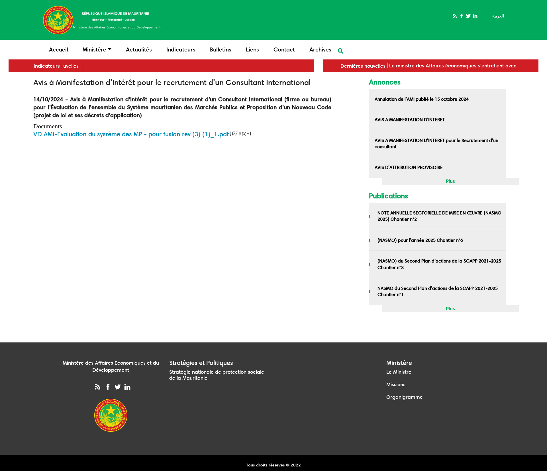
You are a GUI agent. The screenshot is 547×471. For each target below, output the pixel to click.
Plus (450, 181)
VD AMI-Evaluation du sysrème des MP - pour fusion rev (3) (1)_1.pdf (131, 134)
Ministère (94, 49)
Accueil (58, 49)
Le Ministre (398, 372)
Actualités (139, 49)
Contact (284, 49)
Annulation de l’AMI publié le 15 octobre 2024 (422, 99)
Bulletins (220, 49)
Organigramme (404, 397)
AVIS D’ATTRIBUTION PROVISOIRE (409, 167)
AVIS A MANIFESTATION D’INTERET (410, 119)
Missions (395, 384)
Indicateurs (180, 49)
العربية (498, 15)
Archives (320, 49)
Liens (252, 49)
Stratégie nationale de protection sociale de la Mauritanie (216, 375)
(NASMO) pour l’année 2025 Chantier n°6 (420, 240)
